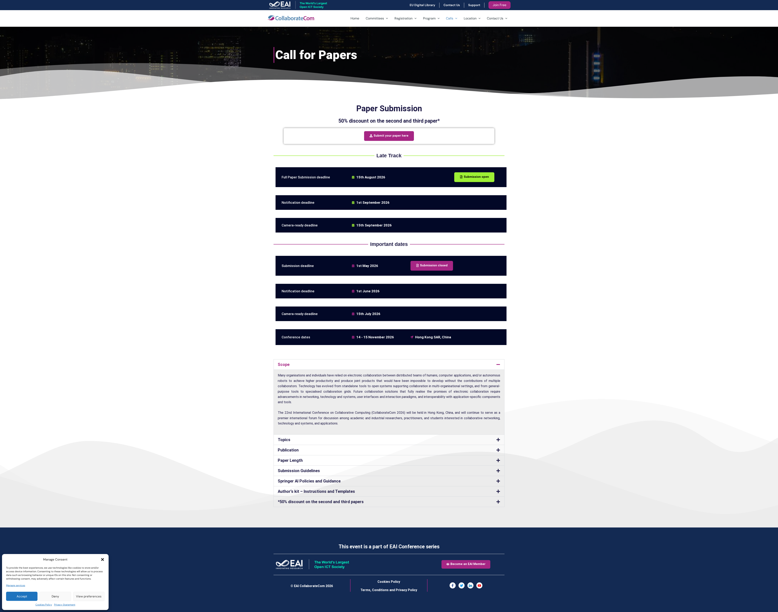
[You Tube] (479, 585)
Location (470, 18)
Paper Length (290, 460)
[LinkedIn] (470, 585)
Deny (55, 596)
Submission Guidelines (299, 470)
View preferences (89, 596)
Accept (22, 596)
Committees (375, 18)
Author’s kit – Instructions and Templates (316, 491)
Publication (288, 450)
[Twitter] (461, 585)
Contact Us (495, 18)
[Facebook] (453, 585)
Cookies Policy (43, 604)
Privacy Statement (64, 604)
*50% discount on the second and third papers (321, 501)
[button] (102, 559)
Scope (284, 364)
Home (355, 18)
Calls (449, 18)
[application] (386, 18)
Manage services (15, 585)
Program (429, 18)
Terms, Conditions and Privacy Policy (388, 590)
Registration (403, 18)
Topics (284, 439)
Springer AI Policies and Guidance (309, 481)
